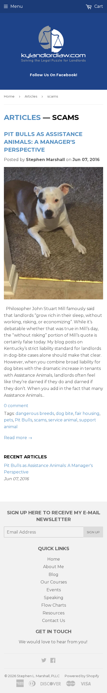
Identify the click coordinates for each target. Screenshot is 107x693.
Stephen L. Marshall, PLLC (38, 676)
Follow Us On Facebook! (53, 75)
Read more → (18, 437)
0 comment (16, 405)
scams (40, 420)
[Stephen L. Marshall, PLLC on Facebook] (53, 660)
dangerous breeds (35, 413)
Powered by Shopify (82, 676)
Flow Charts (53, 605)
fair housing (87, 413)
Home (9, 96)
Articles (31, 96)
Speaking (53, 597)
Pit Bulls (23, 420)
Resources (53, 613)
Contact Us (53, 620)
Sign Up (93, 532)
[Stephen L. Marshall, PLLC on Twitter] (43, 660)
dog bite (64, 413)
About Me (53, 566)
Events (53, 589)
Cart (98, 6)
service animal (62, 420)
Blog (53, 574)
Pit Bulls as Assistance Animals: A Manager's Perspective (43, 142)
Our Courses (54, 582)
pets (8, 420)
